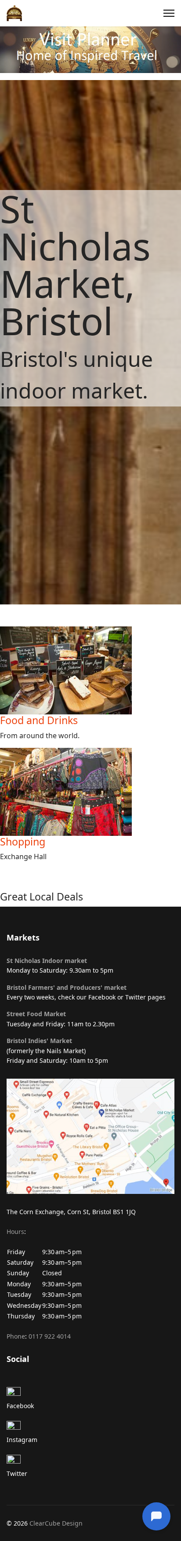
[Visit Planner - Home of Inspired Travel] (90, 49)
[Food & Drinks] (90, 670)
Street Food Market (36, 1014)
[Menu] (168, 13)
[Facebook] (90, 1394)
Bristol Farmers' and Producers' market (67, 987)
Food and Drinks (39, 720)
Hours (15, 1231)
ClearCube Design (56, 1523)
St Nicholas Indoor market (47, 960)
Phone (16, 1336)
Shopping (22, 842)
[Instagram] (90, 1428)
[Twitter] (90, 1462)
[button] (90, 1279)
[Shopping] (90, 792)
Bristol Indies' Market (39, 1040)
